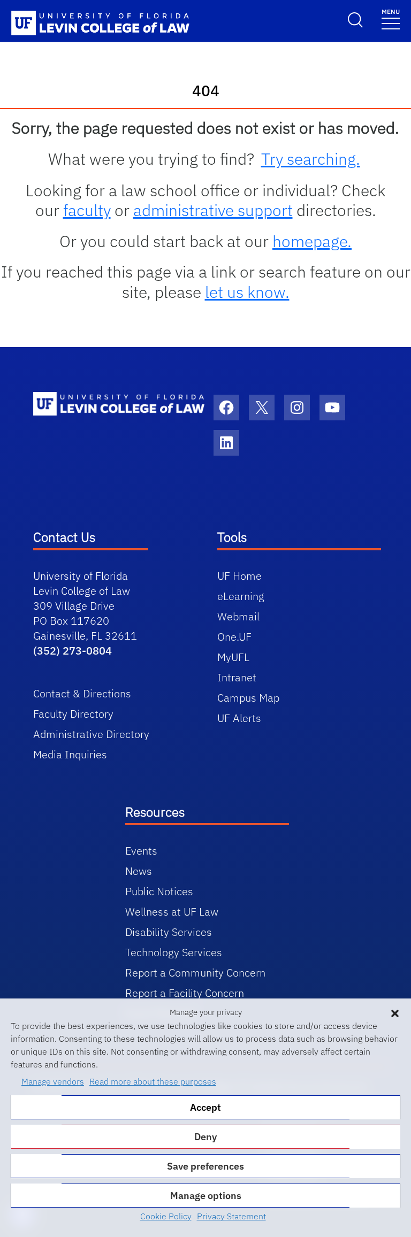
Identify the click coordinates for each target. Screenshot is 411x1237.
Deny (205, 1137)
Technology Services (173, 952)
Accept (205, 1107)
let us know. (247, 291)
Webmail (238, 616)
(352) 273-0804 (72, 650)
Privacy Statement (231, 1216)
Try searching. (310, 158)
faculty (87, 209)
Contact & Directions (82, 693)
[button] (395, 1012)
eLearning (240, 596)
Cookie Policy (166, 1216)
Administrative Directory (91, 734)
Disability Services (168, 932)
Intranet (236, 677)
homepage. (312, 241)
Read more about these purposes (152, 1081)
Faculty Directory (73, 713)
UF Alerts (239, 718)
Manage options (205, 1195)
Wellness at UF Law (171, 911)
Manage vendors (52, 1081)
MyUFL (233, 657)
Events (141, 850)
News (138, 871)
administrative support (213, 209)
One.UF (234, 636)
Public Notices (159, 891)
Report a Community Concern (195, 972)
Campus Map (248, 697)
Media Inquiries (70, 754)
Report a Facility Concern (184, 993)
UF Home (239, 575)
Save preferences (205, 1166)
